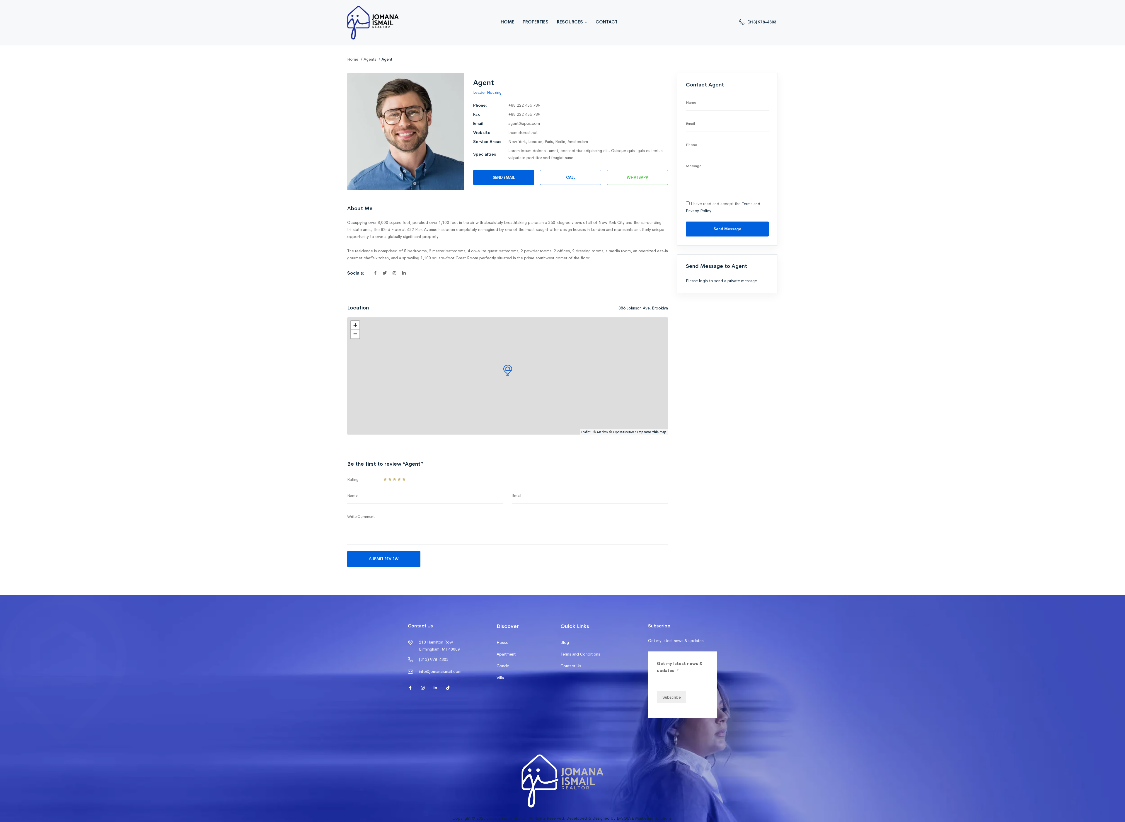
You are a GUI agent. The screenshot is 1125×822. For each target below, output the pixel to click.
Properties (535, 22)
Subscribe (671, 697)
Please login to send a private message (721, 280)
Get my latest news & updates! (680, 667)
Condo (503, 665)
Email (516, 495)
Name (352, 495)
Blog (564, 642)
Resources (570, 22)
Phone (691, 144)
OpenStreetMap (624, 432)
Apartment (506, 654)
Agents (370, 59)
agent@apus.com (524, 123)
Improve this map (652, 432)
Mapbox (602, 432)
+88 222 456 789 (524, 105)
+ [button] (355, 325)
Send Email (504, 177)
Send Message (727, 229)
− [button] (355, 334)
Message (693, 165)
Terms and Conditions (580, 654)
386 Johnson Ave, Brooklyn (643, 308)
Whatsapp (637, 177)
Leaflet (586, 432)
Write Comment (361, 516)
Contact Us (570, 665)
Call (570, 177)
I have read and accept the (723, 207)
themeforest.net (523, 132)
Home (507, 22)
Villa (500, 677)
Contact (607, 22)
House (502, 642)
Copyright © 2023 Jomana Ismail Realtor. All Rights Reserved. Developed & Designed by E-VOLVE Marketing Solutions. (562, 818)
